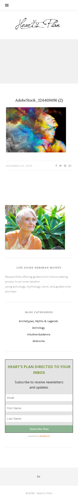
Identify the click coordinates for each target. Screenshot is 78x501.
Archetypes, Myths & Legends (38, 321)
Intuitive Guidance (38, 334)
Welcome (39, 341)
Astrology (38, 328)
